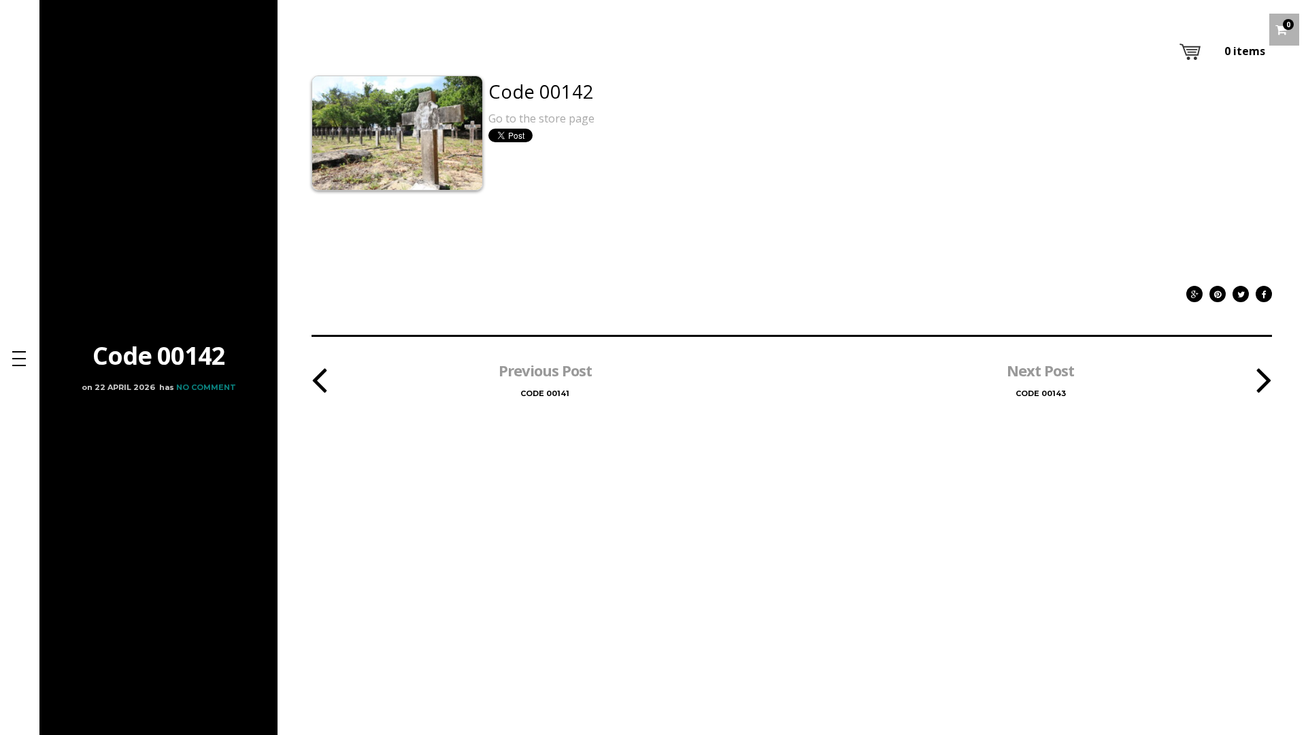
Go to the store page (541, 118)
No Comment (206, 387)
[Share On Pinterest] (1217, 291)
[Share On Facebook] (1264, 291)
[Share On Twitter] (1241, 291)
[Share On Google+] (1194, 291)
